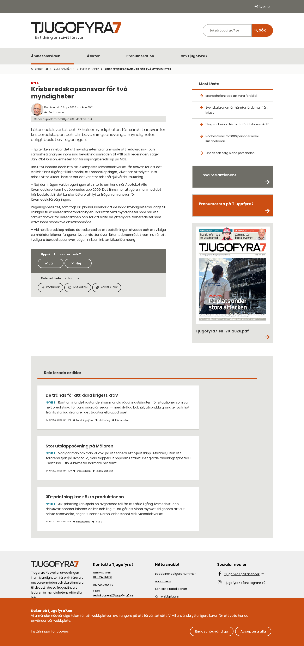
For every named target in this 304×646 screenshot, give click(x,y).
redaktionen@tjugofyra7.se (113, 595)
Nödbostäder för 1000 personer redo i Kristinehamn (232, 138)
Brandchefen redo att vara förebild (231, 96)
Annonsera (163, 581)
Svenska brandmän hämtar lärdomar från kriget (237, 110)
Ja (51, 263)
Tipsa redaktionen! (217, 175)
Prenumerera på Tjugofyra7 (226, 203)
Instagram (82, 289)
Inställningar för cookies (50, 631)
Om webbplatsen (167, 596)
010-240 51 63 (102, 577)
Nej (78, 263)
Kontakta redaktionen (171, 589)
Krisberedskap (89, 69)
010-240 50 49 (103, 585)
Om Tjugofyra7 (194, 56)
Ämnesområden (45, 56)
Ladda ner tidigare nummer (175, 574)
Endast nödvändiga (211, 631)
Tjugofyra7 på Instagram (242, 583)
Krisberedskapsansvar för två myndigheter (137, 69)
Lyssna (265, 6)
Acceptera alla (253, 631)
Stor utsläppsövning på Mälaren (79, 446)
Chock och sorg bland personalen (230, 153)
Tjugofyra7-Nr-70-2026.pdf (222, 331)
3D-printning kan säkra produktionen (85, 497)
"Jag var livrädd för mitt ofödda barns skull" (237, 124)
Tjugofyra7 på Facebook (242, 574)
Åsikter (93, 56)
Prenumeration (140, 56)
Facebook (54, 289)
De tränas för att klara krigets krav (82, 395)
